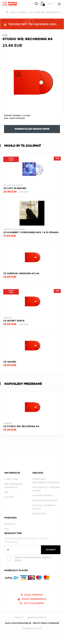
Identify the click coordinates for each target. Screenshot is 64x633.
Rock (13, 12)
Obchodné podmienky (45, 500)
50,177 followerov (33, 603)
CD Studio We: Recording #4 (45, 12)
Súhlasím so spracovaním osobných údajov (32, 558)
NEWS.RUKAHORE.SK (36, 617)
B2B (6, 492)
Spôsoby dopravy (42, 495)
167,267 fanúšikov (33, 595)
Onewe (23, 12)
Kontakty (10, 524)
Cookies (9, 497)
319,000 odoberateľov (33, 599)
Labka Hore (11, 479)
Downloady (39, 513)
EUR (50, 3)
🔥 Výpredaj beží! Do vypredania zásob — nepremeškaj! (33, 24)
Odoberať (51, 550)
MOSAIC (38, 628)
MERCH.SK (19, 617)
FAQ (6, 529)
